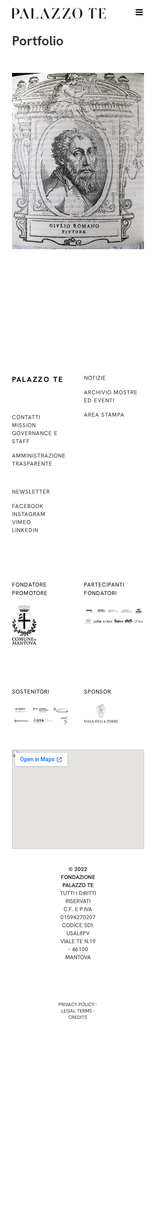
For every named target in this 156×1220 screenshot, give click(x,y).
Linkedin (25, 530)
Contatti (26, 417)
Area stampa (104, 414)
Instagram (29, 514)
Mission (24, 425)
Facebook (28, 506)
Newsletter (31, 491)
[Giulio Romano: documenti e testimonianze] (78, 78)
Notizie (95, 377)
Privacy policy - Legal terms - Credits (77, 1010)
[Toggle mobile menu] (140, 12)
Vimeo (21, 522)
